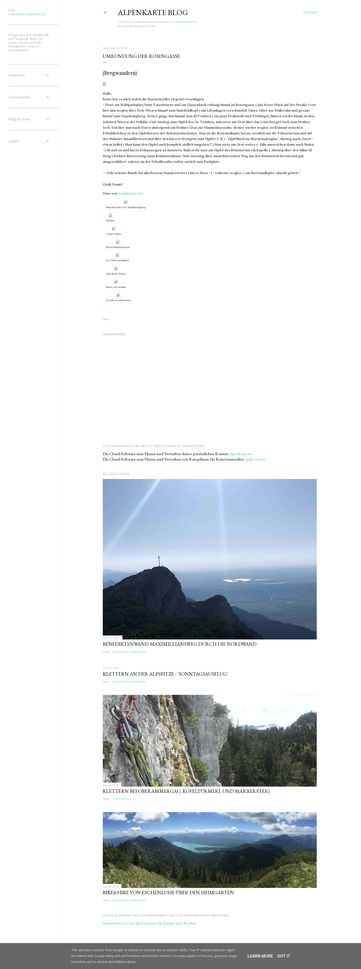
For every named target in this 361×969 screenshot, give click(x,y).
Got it (284, 956)
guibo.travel (255, 459)
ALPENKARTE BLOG (153, 12)
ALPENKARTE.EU (186, 21)
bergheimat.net (130, 193)
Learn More (260, 956)
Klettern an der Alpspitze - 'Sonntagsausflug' (165, 674)
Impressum (16, 14)
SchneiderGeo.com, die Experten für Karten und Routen (149, 923)
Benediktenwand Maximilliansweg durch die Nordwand (180, 644)
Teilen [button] (106, 319)
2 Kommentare (122, 798)
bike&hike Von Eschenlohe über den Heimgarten (168, 892)
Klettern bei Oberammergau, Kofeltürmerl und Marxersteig (186, 791)
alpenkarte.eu (241, 453)
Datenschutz (35, 14)
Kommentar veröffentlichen (129, 651)
